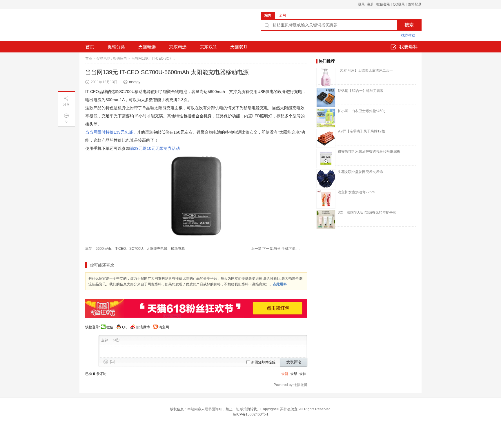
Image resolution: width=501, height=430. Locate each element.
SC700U (136, 249)
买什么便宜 (288, 409)
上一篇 (256, 249)
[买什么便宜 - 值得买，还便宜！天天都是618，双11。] (122, 27)
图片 (112, 362)
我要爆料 (408, 46)
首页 (90, 46)
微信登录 (383, 4)
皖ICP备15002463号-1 (250, 414)
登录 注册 (366, 4)
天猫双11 (238, 46)
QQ (124, 327)
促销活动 (103, 59)
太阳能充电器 (156, 249)
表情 (106, 362)
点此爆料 (280, 284)
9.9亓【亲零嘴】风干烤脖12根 (361, 131)
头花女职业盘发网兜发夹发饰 (360, 172)
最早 (293, 374)
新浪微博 (143, 327)
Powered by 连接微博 (290, 385)
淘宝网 (164, 327)
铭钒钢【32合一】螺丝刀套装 (361, 91)
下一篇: (281, 249)
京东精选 (177, 46)
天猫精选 (147, 46)
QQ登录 (399, 4)
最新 (284, 374)
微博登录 (415, 4)
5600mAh (103, 249)
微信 (109, 327)
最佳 (302, 374)
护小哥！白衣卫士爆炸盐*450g (362, 111)
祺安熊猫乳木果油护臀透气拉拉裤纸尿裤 (369, 152)
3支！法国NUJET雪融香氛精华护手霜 (367, 212)
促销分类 (116, 46)
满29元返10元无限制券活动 (155, 148)
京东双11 (208, 46)
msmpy (134, 82)
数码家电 (120, 59)
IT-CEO (120, 249)
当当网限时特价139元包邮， (111, 132)
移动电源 (178, 249)
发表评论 (293, 362)
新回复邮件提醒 (263, 362)
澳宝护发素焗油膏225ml (356, 192)
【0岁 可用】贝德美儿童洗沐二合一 (365, 70)
